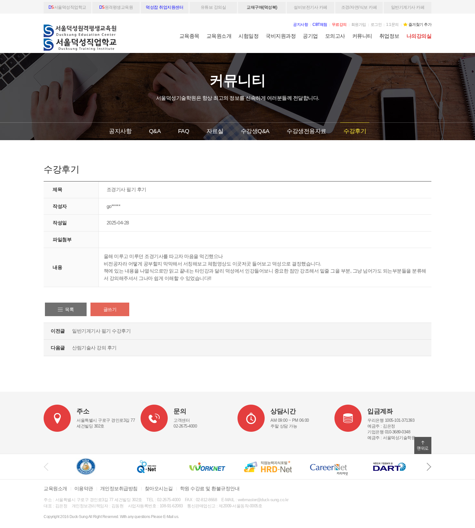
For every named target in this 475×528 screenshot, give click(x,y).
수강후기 (354, 131)
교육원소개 (219, 36)
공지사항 (120, 131)
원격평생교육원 (116, 7)
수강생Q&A (255, 131)
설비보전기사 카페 (310, 7)
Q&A (155, 131)
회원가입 (358, 24)
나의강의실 (419, 36)
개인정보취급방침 (119, 488)
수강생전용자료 (306, 131)
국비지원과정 (281, 36)
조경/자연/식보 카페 (359, 7)
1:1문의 (392, 24)
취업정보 (389, 36)
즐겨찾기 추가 (420, 24)
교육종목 (189, 36)
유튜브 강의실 (213, 7)
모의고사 (335, 36)
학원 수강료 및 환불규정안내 (210, 488)
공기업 (310, 36)
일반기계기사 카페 (408, 7)
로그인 (376, 24)
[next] (429, 466)
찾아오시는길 (159, 488)
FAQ (183, 131)
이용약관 (83, 488)
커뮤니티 (362, 36)
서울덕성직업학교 (67, 7)
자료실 (215, 131)
